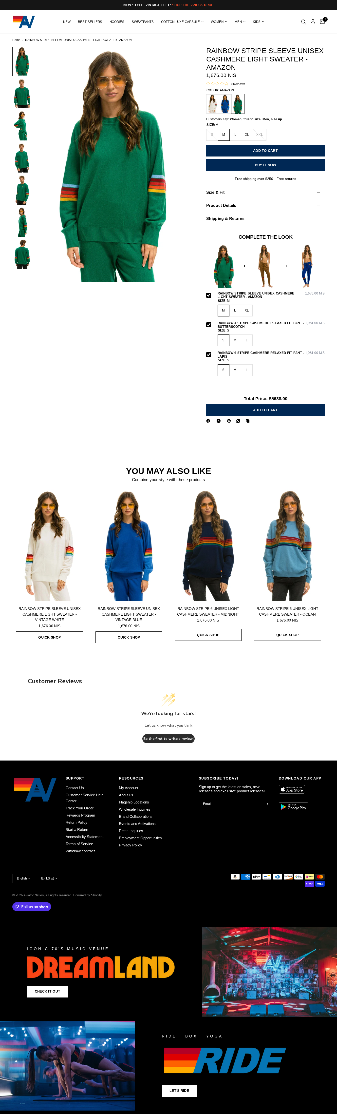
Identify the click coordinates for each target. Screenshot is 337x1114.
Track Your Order (80, 808)
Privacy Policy (130, 845)
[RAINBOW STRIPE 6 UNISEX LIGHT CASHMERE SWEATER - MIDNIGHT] (208, 545)
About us (126, 795)
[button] (47, 991)
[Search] (303, 22)
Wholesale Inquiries (134, 809)
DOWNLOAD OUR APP (300, 778)
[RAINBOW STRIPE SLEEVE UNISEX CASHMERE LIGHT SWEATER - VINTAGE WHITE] (212, 104)
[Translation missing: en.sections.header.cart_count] (321, 22)
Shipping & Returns (225, 218)
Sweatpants (143, 22)
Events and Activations (137, 823)
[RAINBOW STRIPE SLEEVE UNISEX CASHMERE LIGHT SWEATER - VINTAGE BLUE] (225, 104)
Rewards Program (80, 815)
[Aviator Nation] (168, 972)
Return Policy (76, 822)
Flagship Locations (134, 802)
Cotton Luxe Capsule (180, 22)
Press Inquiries (131, 831)
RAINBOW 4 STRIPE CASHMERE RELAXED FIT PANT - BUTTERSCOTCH (271, 325)
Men (238, 22)
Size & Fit (215, 192)
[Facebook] (209, 421)
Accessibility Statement (84, 837)
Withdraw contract (80, 851)
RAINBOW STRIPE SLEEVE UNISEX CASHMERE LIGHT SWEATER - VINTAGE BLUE (129, 614)
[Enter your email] (266, 804)
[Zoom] (181, 57)
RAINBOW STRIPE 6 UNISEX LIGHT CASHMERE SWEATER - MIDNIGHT (208, 611)
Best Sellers (90, 22)
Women (217, 22)
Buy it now (265, 165)
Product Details (221, 205)
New (67, 22)
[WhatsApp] (239, 421)
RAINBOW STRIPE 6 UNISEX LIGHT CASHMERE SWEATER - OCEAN (287, 611)
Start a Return (77, 829)
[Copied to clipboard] (249, 421)
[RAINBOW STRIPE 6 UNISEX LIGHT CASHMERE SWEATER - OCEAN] (287, 545)
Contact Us (75, 788)
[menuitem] (66, 22)
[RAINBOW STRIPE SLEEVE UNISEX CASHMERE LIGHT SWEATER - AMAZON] (237, 104)
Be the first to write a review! (168, 738)
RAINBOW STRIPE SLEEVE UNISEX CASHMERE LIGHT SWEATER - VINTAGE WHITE (50, 614)
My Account (128, 788)
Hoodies (117, 22)
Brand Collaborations (135, 816)
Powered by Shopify (87, 895)
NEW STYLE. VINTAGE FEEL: (168, 5)
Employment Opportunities (140, 838)
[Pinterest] (230, 421)
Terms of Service (79, 844)
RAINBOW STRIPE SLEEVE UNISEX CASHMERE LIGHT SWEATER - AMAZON (271, 295)
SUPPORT (75, 778)
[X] (220, 421)
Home (16, 40)
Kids (257, 22)
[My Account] (313, 22)
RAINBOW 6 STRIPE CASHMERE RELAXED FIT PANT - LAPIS (271, 354)
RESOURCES (131, 778)
